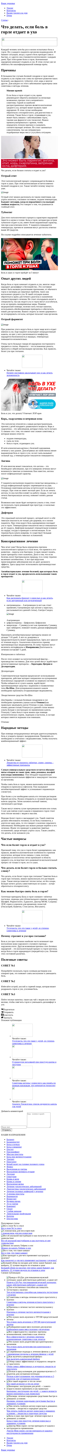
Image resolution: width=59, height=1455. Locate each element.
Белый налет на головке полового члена (25, 1164)
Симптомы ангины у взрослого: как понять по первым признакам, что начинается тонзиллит (34, 1084)
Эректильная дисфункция (19, 1213)
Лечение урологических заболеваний (24, 1186)
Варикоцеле (12, 1196)
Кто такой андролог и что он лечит (23, 1384)
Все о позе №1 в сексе (11, 1228)
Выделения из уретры (17, 1169)
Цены (9, 15)
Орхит (10, 1209)
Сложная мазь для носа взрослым (16, 1233)
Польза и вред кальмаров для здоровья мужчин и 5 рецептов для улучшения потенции (30, 1377)
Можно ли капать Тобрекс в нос (16, 1248)
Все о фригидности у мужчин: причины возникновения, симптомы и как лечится (26, 1338)
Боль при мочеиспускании (19, 1157)
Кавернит (11, 1206)
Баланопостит (13, 1142)
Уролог (10, 8)
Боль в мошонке (14, 1147)
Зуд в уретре (12, 1204)
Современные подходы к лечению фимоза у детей (30, 1354)
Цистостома (12, 1218)
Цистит (10, 1149)
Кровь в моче (13, 1179)
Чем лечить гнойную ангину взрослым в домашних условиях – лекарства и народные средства (31, 1412)
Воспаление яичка (15, 1184)
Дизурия (11, 1174)
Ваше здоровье (8, 3)
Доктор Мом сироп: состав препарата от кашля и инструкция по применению (29, 1432)
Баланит (10, 1139)
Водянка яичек (13, 1201)
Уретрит (10, 1159)
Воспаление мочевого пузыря (20, 1171)
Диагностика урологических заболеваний (26, 1189)
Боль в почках (13, 1144)
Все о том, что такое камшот (14, 1253)
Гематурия (11, 1176)
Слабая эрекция (14, 1211)
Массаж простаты (15, 1154)
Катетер (10, 1216)
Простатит (11, 1162)
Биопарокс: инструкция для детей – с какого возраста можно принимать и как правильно (32, 1392)
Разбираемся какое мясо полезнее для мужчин (28, 1329)
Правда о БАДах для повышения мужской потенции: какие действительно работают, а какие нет (31, 1283)
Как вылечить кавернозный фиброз (23, 1359)
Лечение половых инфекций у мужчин (25, 1191)
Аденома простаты (15, 1194)
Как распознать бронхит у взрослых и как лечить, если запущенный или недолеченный (30, 599)
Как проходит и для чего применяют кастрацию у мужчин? (29, 1260)
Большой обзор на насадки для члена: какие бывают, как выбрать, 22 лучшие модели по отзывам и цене (27, 1269)
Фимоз (10, 1167)
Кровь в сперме (14, 1181)
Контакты (11, 10)
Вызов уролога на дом (17, 13)
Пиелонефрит (13, 1152)
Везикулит (11, 1199)
